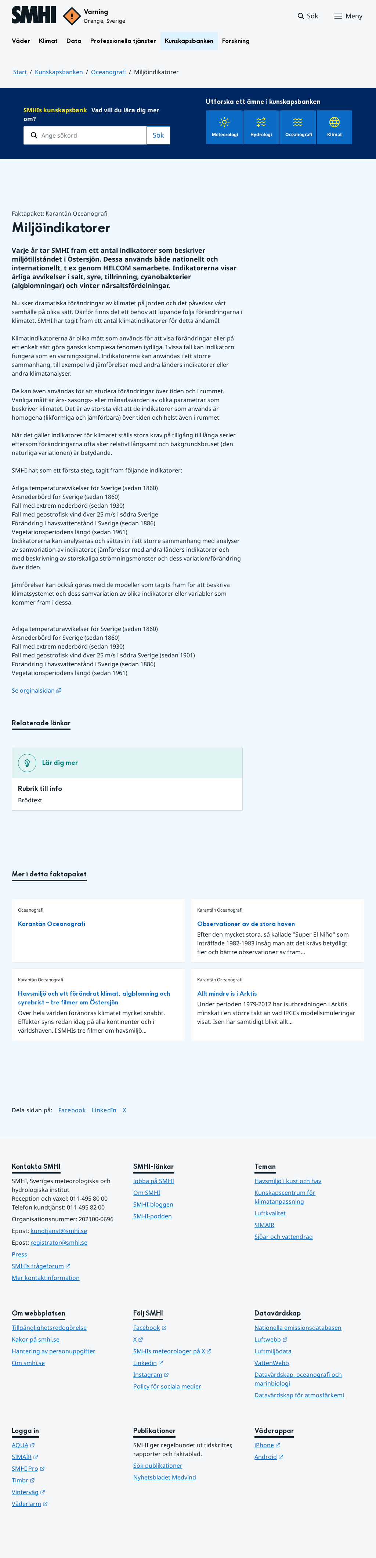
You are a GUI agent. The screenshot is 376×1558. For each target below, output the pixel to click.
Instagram (187, 1374)
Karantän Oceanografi (51, 924)
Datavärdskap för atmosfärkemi (299, 1395)
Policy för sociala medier (167, 1386)
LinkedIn (104, 1110)
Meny (354, 15)
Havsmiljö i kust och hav (287, 1181)
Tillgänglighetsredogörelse (49, 1328)
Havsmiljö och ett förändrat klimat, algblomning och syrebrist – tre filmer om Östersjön (94, 998)
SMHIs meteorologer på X (188, 1351)
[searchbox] (85, 135)
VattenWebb (271, 1363)
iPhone (303, 1445)
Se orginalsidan (36, 690)
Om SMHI (146, 1193)
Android (304, 1456)
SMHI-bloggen (153, 1204)
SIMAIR (264, 1225)
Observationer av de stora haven (246, 924)
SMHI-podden (152, 1216)
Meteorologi (225, 134)
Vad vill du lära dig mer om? (91, 114)
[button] (307, 16)
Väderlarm (66, 1503)
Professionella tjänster (123, 41)
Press (19, 1254)
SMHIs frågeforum (67, 1266)
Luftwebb (306, 1339)
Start (20, 72)
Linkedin (184, 1362)
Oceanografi (108, 72)
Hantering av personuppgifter (53, 1351)
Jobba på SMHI (153, 1181)
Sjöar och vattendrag (283, 1237)
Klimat (48, 41)
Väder (21, 41)
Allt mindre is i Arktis (227, 993)
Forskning (236, 41)
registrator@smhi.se (58, 1242)
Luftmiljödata (273, 1351)
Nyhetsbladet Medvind (164, 1477)
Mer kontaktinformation (46, 1278)
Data (74, 41)
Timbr (59, 1480)
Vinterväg (64, 1492)
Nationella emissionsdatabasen (297, 1328)
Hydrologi (261, 134)
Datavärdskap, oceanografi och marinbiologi (298, 1379)
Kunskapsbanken (189, 41)
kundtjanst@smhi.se (58, 1231)
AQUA (59, 1445)
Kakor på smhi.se (35, 1339)
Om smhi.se (28, 1363)
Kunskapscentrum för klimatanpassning (284, 1197)
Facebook (72, 1110)
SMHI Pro (64, 1468)
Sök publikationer (157, 1466)
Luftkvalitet (270, 1213)
